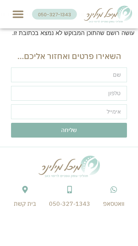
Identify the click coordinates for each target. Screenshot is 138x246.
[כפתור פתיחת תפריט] (18, 14)
